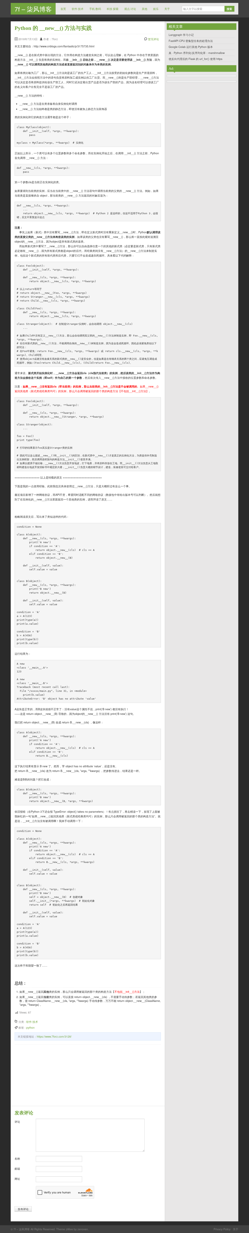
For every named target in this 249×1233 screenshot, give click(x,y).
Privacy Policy (222, 1229)
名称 (17, 1158)
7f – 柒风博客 (33, 8)
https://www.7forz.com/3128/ (54, 1036)
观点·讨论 (130, 9)
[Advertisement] (88, 1076)
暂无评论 (153, 39)
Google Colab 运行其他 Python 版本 (191, 47)
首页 (63, 9)
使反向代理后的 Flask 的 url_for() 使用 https (195, 59)
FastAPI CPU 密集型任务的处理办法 (191, 41)
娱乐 (156, 9)
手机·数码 (95, 9)
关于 (167, 9)
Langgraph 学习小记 (181, 35)
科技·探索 (112, 9)
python (30, 1027)
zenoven (82, 1229)
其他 (144, 9)
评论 (17, 1122)
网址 (17, 1179)
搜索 (229, 9)
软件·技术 (77, 9)
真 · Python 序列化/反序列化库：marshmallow (197, 53)
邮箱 (17, 1169)
